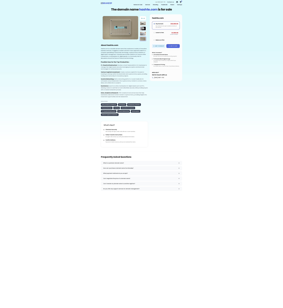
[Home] (106, 3)
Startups (179, 5)
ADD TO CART (173, 46)
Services (147, 5)
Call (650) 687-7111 (160, 2)
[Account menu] (177, 2)
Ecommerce (122, 104)
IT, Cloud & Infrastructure (108, 111)
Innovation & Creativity (128, 108)
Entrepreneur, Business (134, 104)
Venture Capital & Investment (109, 114)
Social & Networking (123, 111)
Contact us (170, 2)
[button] (143, 18)
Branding (155, 5)
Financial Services (106, 108)
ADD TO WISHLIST (159, 46)
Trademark (164, 5)
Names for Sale (138, 5)
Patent (172, 5)
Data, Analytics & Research (109, 104)
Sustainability (135, 111)
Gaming (116, 108)
